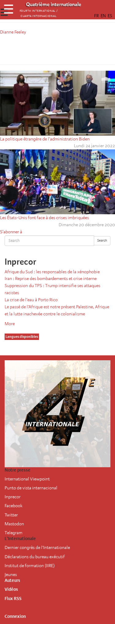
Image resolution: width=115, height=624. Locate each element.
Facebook (13, 505)
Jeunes (11, 574)
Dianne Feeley (13, 32)
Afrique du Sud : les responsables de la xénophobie (52, 271)
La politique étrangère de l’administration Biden (45, 139)
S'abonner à (11, 232)
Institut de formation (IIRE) (30, 565)
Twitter (11, 515)
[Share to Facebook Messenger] (58, 48)
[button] (75, 48)
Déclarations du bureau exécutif (35, 556)
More (10, 323)
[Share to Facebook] (40, 48)
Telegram (13, 532)
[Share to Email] (66, 48)
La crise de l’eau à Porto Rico (31, 299)
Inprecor (13, 497)
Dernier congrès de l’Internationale (37, 547)
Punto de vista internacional (31, 488)
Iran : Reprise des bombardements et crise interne (51, 278)
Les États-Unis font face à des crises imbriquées (44, 217)
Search (102, 241)
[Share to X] (49, 48)
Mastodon (14, 524)
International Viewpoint (27, 479)
